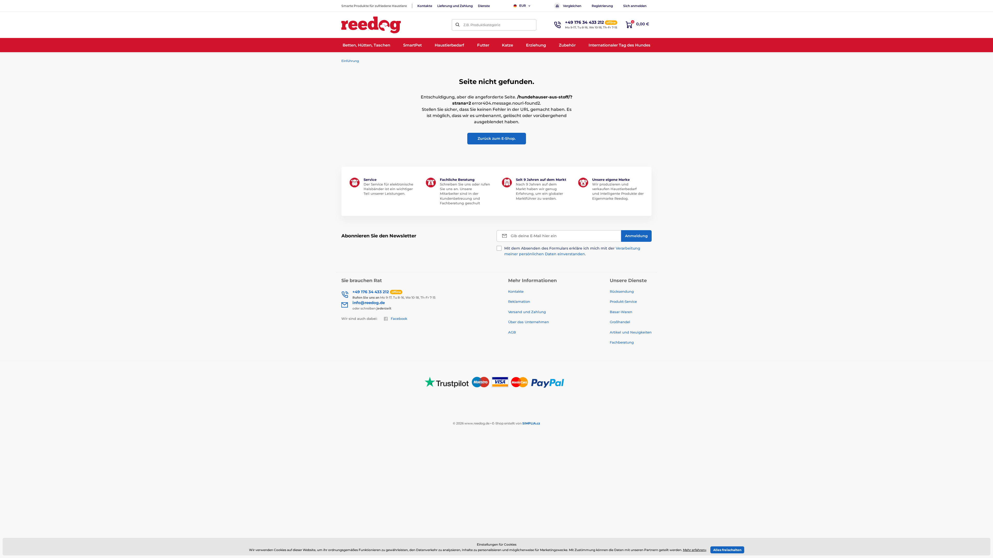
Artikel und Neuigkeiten (631, 332)
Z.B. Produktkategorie (481, 25)
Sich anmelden (634, 6)
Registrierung (602, 6)
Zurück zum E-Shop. (497, 138)
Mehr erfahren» (694, 550)
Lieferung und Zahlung (455, 6)
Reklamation (519, 301)
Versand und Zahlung (527, 312)
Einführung (350, 61)
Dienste (484, 6)
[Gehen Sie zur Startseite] (371, 25)
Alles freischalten (727, 550)
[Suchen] (457, 25)
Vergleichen (572, 6)
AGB (512, 332)
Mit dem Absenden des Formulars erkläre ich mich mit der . (572, 251)
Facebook (399, 318)
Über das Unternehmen (528, 322)
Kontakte (424, 6)
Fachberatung (622, 342)
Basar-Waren (621, 312)
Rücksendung (622, 291)
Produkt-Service (623, 301)
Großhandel (620, 322)
